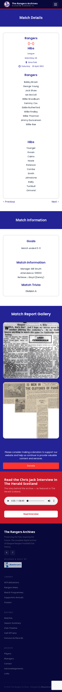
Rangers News (11, 587)
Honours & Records (13, 638)
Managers (9, 658)
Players (7, 653)
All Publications (11, 582)
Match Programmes (13, 592)
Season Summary (12, 623)
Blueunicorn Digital (49, 687)
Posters (8, 602)
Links (6, 673)
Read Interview (31, 514)
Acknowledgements (13, 668)
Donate (31, 465)
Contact (8, 663)
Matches (8, 618)
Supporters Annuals (13, 597)
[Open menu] (55, 4)
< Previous (9, 201)
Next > (55, 201)
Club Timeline (10, 628)
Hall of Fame (10, 633)
